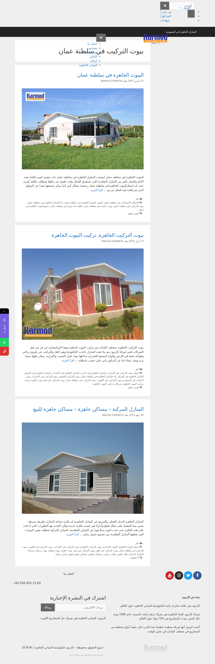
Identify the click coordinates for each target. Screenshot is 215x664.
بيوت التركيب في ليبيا (54, 380)
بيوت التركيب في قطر (107, 550)
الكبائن (93, 56)
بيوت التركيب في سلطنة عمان (129, 206)
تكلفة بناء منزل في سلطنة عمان (66, 206)
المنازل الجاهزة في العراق (131, 376)
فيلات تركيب (109, 554)
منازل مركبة (61, 554)
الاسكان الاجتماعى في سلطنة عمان (121, 202)
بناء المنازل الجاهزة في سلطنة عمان (45, 202)
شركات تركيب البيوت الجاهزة (107, 383)
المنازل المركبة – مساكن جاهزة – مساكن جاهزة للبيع (88, 409)
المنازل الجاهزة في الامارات (65, 372)
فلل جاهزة (122, 554)
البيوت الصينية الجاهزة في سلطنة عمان (83, 202)
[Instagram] (179, 575)
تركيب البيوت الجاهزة (133, 383)
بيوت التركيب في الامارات (44, 376)
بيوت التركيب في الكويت (109, 380)
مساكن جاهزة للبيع (78, 554)
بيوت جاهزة (90, 52)
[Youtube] (169, 575)
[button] (180, 8)
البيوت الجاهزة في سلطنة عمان (110, 75)
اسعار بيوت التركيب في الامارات (123, 372)
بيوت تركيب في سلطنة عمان (98, 206)
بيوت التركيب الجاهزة (69, 376)
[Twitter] (188, 575)
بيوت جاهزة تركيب (33, 380)
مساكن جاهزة (95, 554)
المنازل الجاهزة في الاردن (93, 372)
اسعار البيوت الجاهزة (129, 546)
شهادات (165, 20)
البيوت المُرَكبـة (110, 546)
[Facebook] (197, 575)
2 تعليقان (134, 557)
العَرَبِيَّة (187, 7)
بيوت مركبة (41, 550)
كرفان (93, 60)
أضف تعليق (133, 213)
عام (137, 198)
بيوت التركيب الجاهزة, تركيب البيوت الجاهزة (98, 235)
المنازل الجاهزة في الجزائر (37, 372)
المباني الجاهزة (88, 65)
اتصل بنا (92, 43)
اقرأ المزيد (96, 190)
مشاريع (93, 48)
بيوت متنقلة (54, 550)
